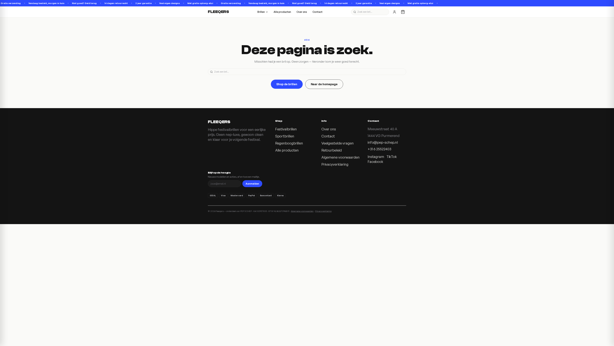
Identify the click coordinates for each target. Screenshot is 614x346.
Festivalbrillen (286, 129)
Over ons (301, 11)
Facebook (375, 161)
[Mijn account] (394, 12)
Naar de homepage (324, 84)
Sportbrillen (284, 136)
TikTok (391, 156)
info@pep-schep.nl (383, 142)
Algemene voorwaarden (340, 157)
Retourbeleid (331, 150)
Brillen (261, 11)
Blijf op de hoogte (219, 172)
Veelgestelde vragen (337, 143)
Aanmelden (252, 183)
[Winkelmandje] (403, 12)
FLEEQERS (218, 12)
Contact (317, 11)
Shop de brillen (286, 84)
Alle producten (282, 11)
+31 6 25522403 (379, 149)
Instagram (376, 156)
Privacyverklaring (334, 164)
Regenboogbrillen (289, 143)
